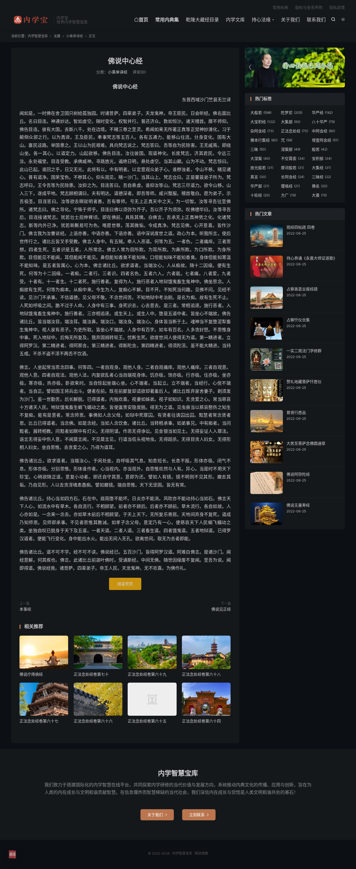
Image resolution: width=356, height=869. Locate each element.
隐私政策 (337, 7)
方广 (288, 195)
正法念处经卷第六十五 (147, 721)
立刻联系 (199, 814)
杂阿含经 (262, 131)
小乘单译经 (74, 36)
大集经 (321, 167)
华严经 (322, 112)
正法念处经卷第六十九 (147, 674)
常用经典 (280, 7)
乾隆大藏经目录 (202, 20)
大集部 (290, 121)
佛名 (319, 186)
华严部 (259, 186)
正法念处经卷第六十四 (201, 721)
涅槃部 (290, 149)
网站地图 (201, 853)
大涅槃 (260, 158)
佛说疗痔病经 (31, 674)
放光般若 (261, 167)
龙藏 (57, 36)
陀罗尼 (291, 112)
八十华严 (323, 121)
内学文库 (235, 20)
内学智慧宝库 (30, 19)
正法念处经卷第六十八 (201, 674)
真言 (258, 176)
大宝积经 (262, 121)
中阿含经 (323, 131)
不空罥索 (293, 158)
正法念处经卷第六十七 (38, 721)
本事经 (25, 609)
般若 (319, 149)
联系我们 (316, 20)
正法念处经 (294, 131)
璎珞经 (290, 186)
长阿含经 (292, 176)
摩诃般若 (292, 167)
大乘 (319, 195)
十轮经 (260, 195)
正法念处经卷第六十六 (93, 721)
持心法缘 (261, 20)
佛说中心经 (125, 61)
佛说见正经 (221, 609)
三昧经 (321, 176)
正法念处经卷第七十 (91, 674)
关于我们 (290, 20)
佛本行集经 (264, 140)
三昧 (258, 149)
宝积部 (322, 158)
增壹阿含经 (325, 140)
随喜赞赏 (125, 583)
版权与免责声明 (308, 7)
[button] (339, 67)
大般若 (260, 112)
